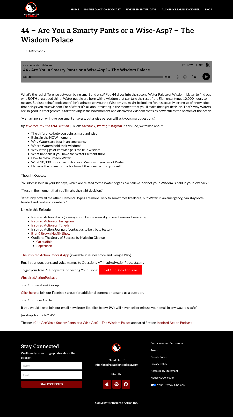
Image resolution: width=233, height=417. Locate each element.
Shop (208, 9)
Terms (154, 350)
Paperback (44, 246)
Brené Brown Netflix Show (50, 233)
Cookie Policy (159, 357)
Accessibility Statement (164, 370)
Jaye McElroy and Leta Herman (47, 126)
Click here (28, 292)
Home (75, 9)
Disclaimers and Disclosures (167, 343)
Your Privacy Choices (171, 385)
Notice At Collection (162, 377)
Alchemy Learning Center (181, 9)
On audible (44, 242)
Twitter (101, 126)
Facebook (88, 126)
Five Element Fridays (141, 9)
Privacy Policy (159, 363)
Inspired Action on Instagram (52, 221)
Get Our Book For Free (120, 270)
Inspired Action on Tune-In (50, 225)
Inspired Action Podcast (102, 9)
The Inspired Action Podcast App (45, 255)
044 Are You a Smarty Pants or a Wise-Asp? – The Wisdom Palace (82, 322)
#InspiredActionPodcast (39, 277)
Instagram (115, 126)
